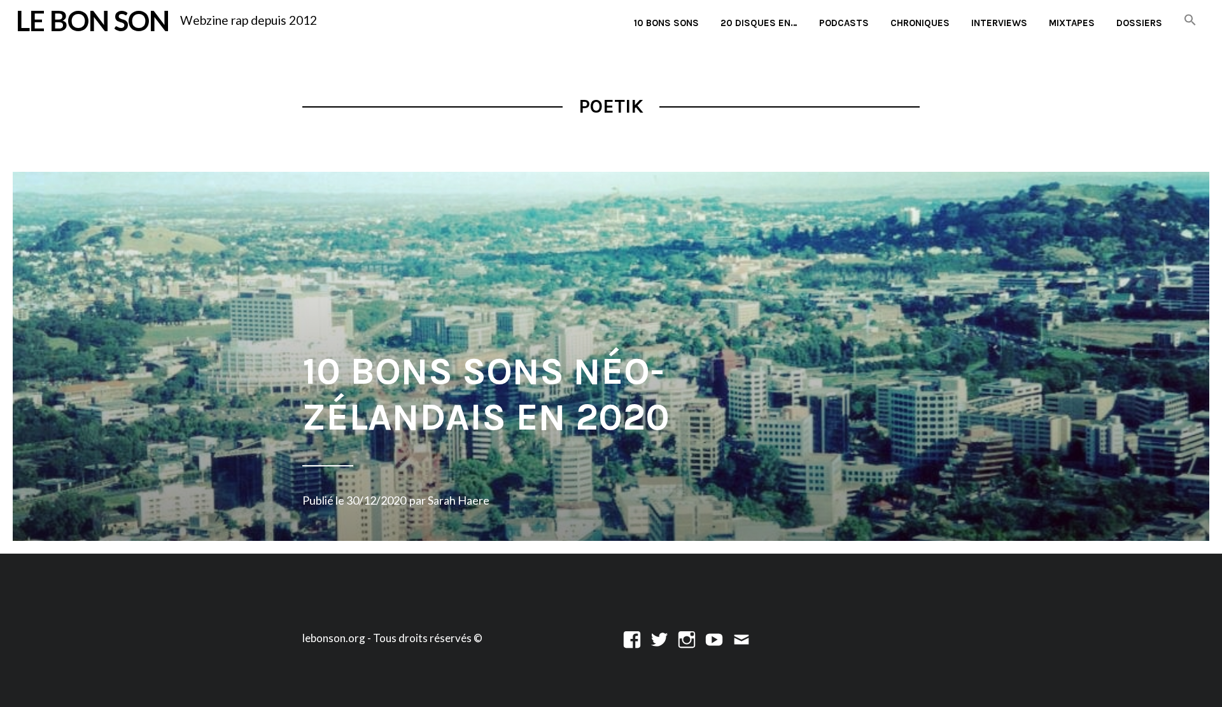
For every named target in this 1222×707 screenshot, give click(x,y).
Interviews (999, 23)
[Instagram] (686, 638)
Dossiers (1139, 23)
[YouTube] (714, 638)
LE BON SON (92, 20)
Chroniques (920, 23)
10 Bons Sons (666, 23)
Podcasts (844, 23)
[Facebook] (632, 638)
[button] (1190, 20)
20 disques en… (758, 23)
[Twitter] (659, 638)
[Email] (741, 638)
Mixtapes (1072, 23)
